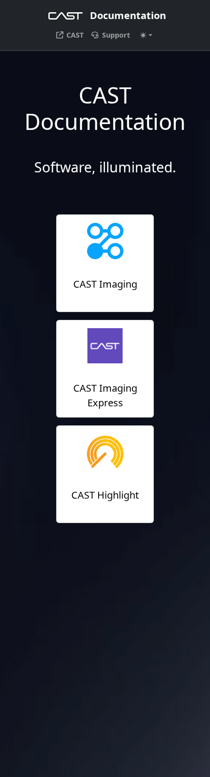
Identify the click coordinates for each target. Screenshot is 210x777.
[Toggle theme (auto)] (146, 35)
